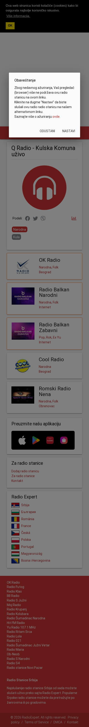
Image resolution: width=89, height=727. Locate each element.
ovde (56, 117)
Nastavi (68, 131)
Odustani (47, 131)
